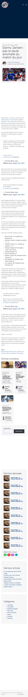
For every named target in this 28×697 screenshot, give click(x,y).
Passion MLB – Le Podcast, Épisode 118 (17, 500)
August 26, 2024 (18, 163)
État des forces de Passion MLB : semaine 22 (7, 409)
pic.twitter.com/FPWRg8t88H (11, 157)
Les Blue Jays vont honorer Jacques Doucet (7, 377)
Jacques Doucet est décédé (12, 583)
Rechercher (7, 428)
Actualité (10, 605)
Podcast (9, 616)
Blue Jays (10, 610)
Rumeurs (10, 618)
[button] (23, 5)
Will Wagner (20, 353)
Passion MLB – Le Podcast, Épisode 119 (17, 493)
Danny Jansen (17, 351)
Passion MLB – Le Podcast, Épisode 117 (17, 508)
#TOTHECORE (7, 186)
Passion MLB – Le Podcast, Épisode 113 (17, 538)
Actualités (10, 607)
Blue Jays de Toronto (7, 351)
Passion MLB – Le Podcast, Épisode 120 (17, 485)
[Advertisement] (14, 24)
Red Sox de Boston (11, 353)
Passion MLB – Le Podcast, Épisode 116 (17, 515)
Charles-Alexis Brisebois (13, 62)
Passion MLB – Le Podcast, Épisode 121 (17, 478)
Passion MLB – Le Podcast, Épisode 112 (17, 545)
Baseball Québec (12, 609)
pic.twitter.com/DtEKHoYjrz (10, 302)
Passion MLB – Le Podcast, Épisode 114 (17, 530)
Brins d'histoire (11, 612)
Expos (9, 614)
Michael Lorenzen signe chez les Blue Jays (20, 377)
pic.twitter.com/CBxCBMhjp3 (11, 188)
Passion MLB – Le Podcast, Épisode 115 (17, 523)
